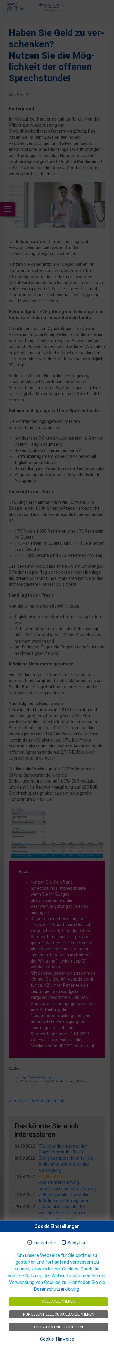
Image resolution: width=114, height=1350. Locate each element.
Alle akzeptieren (58, 1301)
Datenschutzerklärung (56, 1289)
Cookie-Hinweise (57, 1339)
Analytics (77, 1242)
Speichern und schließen (58, 1327)
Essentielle (44, 1242)
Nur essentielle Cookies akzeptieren (58, 1314)
